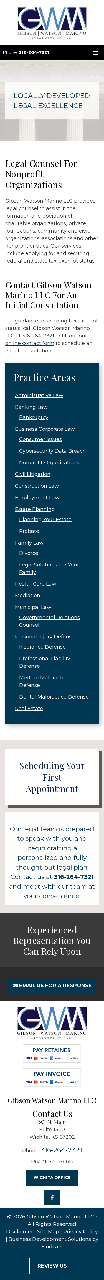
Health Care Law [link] (35, 584)
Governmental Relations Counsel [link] (49, 621)
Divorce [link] (28, 553)
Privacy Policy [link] (80, 1232)
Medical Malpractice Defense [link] (44, 681)
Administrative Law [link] (39, 395)
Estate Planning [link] (35, 509)
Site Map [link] (48, 1232)
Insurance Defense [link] (42, 647)
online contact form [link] (29, 343)
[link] (52, 22)
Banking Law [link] (31, 407)
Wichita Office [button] (52, 1177)
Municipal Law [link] (33, 607)
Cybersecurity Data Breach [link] (52, 451)
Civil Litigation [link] (32, 474)
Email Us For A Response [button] (55, 985)
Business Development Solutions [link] (50, 1239)
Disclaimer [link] (19, 1232)
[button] (95, 53)
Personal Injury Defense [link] (45, 637)
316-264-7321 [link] (34, 52)
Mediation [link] (27, 596)
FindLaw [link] (52, 1247)
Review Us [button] (52, 1266)
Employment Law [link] (37, 498)
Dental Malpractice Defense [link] (54, 697)
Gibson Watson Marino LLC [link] (60, 1217)
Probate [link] (29, 531)
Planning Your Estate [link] (45, 519)
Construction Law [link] (37, 486)
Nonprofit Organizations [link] (49, 463)
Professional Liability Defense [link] (44, 662)
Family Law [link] (29, 543)
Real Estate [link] (29, 708)
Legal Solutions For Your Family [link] (49, 568)
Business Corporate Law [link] (45, 429)
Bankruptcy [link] (33, 417)
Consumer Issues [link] (40, 439)
